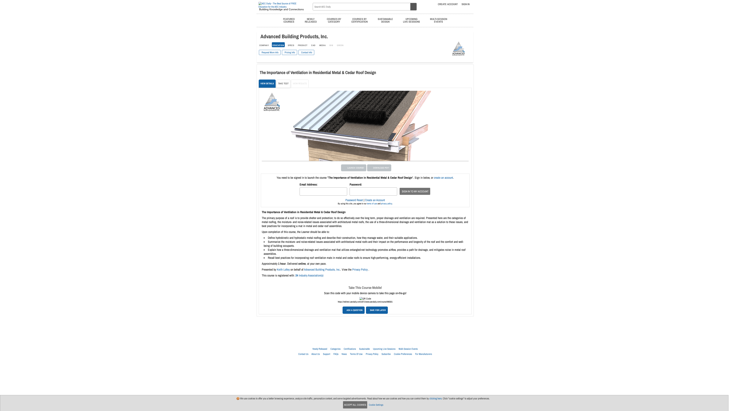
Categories (335, 348)
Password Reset (354, 200)
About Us (315, 354)
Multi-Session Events (408, 348)
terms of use (372, 203)
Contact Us (303, 354)
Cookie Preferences (403, 354)
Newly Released (320, 348)
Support (326, 354)
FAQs (335, 354)
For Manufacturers (423, 354)
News (344, 354)
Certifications (350, 348)
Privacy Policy (360, 270)
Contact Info (306, 52)
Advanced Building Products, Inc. (322, 270)
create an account (443, 178)
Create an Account (375, 200)
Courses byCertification (359, 20)
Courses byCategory (334, 20)
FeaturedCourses (289, 20)
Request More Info (270, 52)
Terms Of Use (356, 354)
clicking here (435, 398)
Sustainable (364, 348)
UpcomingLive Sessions (411, 20)
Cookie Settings (376, 404)
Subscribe (386, 354)
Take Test (283, 83)
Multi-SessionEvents (438, 20)
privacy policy (386, 203)
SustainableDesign (385, 20)
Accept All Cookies (355, 404)
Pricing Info (289, 52)
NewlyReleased (311, 20)
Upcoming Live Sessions (384, 348)
